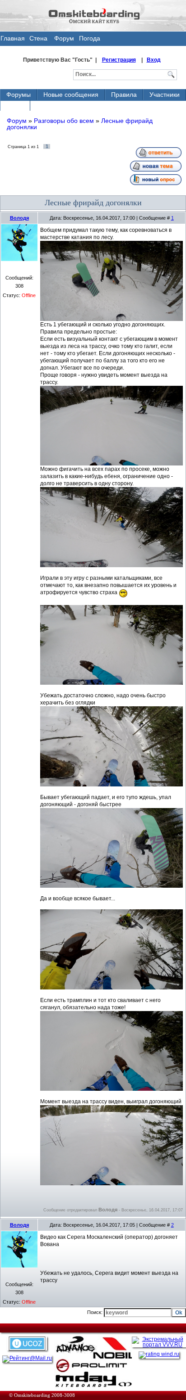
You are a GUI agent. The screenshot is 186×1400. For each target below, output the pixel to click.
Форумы (18, 94)
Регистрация (119, 60)
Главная (12, 38)
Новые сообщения (70, 94)
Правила (124, 94)
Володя (19, 218)
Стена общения (38, 40)
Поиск (15, 105)
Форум (64, 38)
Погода (89, 38)
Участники (164, 94)
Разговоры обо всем (64, 120)
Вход (154, 60)
